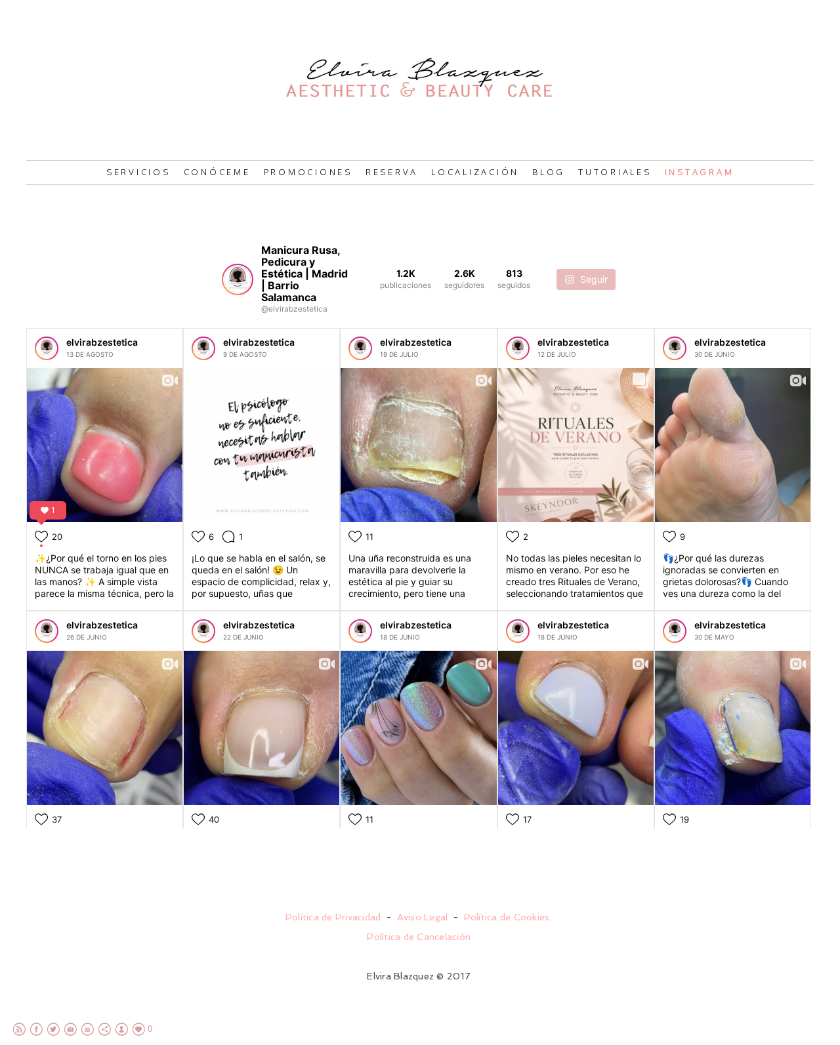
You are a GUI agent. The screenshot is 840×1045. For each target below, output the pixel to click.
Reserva (392, 172)
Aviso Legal (422, 917)
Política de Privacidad (333, 917)
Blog (548, 172)
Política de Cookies (507, 917)
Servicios (138, 172)
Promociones (308, 172)
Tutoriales (615, 172)
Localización (475, 172)
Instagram (699, 172)
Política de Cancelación (419, 937)
